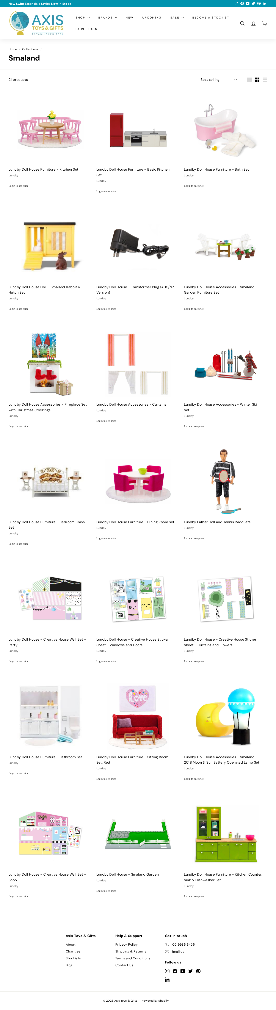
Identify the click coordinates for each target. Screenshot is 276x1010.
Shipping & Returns (130, 951)
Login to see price (18, 185)
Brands (106, 17)
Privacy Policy (126, 944)
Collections (30, 49)
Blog (69, 965)
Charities (73, 951)
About (70, 944)
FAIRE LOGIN (86, 29)
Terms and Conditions (133, 958)
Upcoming (152, 17)
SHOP (80, 17)
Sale (175, 17)
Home (13, 49)
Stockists (73, 958)
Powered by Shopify (155, 1000)
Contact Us (124, 965)
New (130, 17)
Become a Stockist (210, 17)
